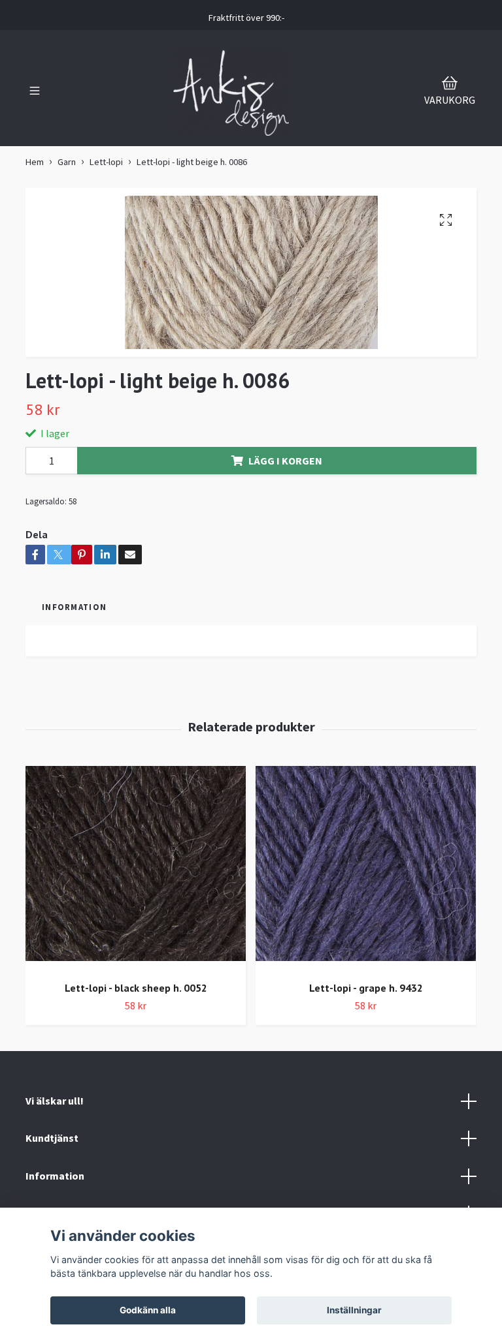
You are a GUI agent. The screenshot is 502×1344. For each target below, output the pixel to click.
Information (54, 1175)
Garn (67, 162)
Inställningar (354, 1310)
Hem (34, 162)
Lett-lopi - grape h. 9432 (366, 987)
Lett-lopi (106, 162)
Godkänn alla (148, 1310)
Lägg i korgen (285, 460)
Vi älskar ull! (54, 1100)
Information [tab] (74, 607)
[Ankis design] (231, 92)
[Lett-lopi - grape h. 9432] (366, 868)
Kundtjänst (51, 1137)
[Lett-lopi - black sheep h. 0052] (135, 868)
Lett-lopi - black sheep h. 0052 (136, 987)
